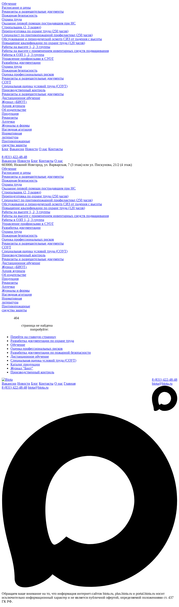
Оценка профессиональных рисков (28, 74)
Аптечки (8, 121)
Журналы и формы (16, 125)
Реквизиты (10, 117)
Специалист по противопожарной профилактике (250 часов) (47, 35)
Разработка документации (21, 62)
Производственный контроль (23, 90)
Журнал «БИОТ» (14, 102)
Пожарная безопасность (19, 15)
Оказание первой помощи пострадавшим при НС (39, 23)
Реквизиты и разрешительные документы (33, 11)
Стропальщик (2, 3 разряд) (21, 27)
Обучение (9, 3)
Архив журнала (13, 106)
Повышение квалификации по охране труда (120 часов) (43, 43)
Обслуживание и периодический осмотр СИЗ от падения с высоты (52, 39)
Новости (31, 149)
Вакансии (17, 149)
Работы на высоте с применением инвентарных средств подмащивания (55, 51)
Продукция (10, 114)
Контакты (55, 149)
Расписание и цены (16, 7)
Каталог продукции (25, 364)
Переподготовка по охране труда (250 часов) (35, 31)
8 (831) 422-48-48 (14, 157)
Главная (70, 383)
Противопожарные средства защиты (16, 143)
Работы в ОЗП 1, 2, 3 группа (23, 55)
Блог (5, 149)
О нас (43, 149)
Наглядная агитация (17, 129)
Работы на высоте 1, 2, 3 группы (26, 47)
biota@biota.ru (162, 383)
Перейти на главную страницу (33, 337)
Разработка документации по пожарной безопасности (50, 352)
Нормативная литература (12, 135)
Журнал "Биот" (21, 368)
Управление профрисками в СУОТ (28, 58)
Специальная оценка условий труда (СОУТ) (34, 86)
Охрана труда (12, 19)
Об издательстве (14, 110)
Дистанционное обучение (21, 98)
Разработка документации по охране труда (42, 341)
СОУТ (6, 82)
